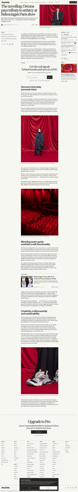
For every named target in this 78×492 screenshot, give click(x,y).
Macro (15, 451)
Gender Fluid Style (30, 472)
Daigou (28, 460)
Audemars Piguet (55, 474)
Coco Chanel (42, 474)
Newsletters (51, 2)
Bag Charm (29, 445)
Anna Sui (54, 464)
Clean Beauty (29, 456)
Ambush (54, 462)
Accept (48, 488)
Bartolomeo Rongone (44, 451)
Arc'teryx (54, 470)
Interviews (29, 476)
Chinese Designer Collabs (32, 449)
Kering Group (29, 331)
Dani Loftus (42, 476)
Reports (43, 2)
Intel (29, 2)
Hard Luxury (16, 447)
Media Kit (3, 451)
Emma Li (62, 39)
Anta (53, 466)
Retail (15, 456)
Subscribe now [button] (39, 432)
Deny (29, 488)
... (76, 39)
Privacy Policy (41, 80)
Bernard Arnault (43, 456)
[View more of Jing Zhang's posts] (2, 25)
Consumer (16, 466)
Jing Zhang (5, 24)
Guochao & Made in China (32, 474)
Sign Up (49, 77)
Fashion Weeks (30, 466)
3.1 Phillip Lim (55, 443)
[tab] (67, 32)
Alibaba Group (55, 456)
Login (42, 435)
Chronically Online (30, 453)
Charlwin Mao (42, 464)
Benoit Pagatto (42, 453)
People (15, 476)
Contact (2, 449)
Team (2, 456)
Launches (36, 24)
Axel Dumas (42, 449)
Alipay (53, 460)
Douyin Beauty (29, 462)
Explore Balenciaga (64, 54)
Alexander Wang (55, 453)
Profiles (36, 2)
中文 (2, 464)
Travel (15, 460)
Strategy (66, 81)
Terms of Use (47, 80)
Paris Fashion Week (25, 35)
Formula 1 (28, 468)
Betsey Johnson (43, 458)
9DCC (53, 445)
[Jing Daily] (5, 2)
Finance (15, 468)
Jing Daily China (10, 24)
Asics (53, 472)
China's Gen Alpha (30, 447)
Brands (40, 2)
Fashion (33, 24)
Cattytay (41, 462)
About (2, 445)
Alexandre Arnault (43, 447)
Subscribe (67, 451)
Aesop (53, 449)
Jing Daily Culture (4, 460)
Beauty (15, 443)
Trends (32, 2)
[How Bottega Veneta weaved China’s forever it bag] (69, 68)
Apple (53, 468)
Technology (16, 458)
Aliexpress (54, 458)
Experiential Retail (30, 464)
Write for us (3, 458)
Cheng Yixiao (42, 470)
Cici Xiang (42, 472)
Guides (15, 470)
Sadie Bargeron (63, 43)
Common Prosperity (31, 458)
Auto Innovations (30, 443)
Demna (41, 43)
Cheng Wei (42, 468)
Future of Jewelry (30, 470)
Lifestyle (15, 449)
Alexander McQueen (43, 445)
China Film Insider (4, 462)
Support (66, 449)
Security (2, 453)
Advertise (3, 447)
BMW (53, 476)
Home (2, 443)
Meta (15, 453)
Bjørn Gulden (42, 460)
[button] (68, 2)
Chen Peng (42, 466)
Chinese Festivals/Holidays (32, 451)
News (74, 52)
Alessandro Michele (43, 443)
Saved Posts (67, 447)
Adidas (53, 447)
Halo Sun (66, 39)
